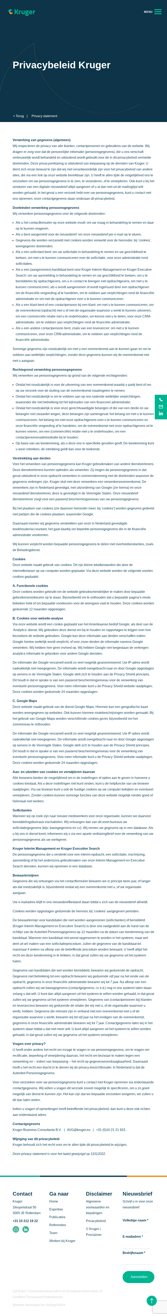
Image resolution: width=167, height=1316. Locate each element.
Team (53, 1233)
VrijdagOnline (55, 1305)
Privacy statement (44, 116)
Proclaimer (94, 1234)
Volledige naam (135, 1220)
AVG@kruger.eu (78, 1130)
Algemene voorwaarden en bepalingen (97, 1207)
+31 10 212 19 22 (25, 1221)
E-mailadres (133, 1236)
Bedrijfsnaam (134, 1253)
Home (53, 1201)
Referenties (57, 1225)
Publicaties (57, 1217)
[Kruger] (21, 12)
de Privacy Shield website (116, 686)
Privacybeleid (96, 1221)
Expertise (56, 1209)
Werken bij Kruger (62, 1241)
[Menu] (153, 11)
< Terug (18, 116)
